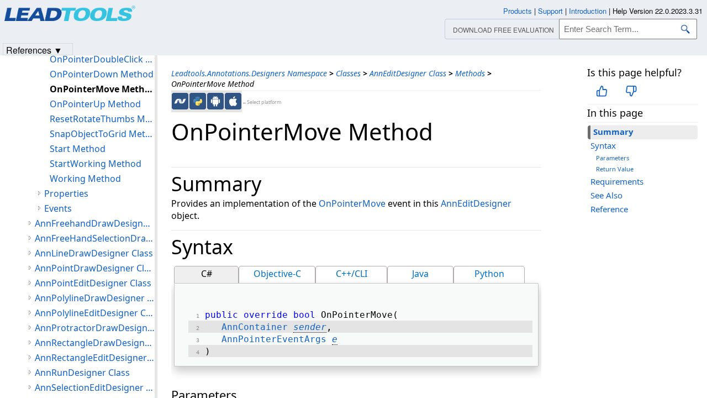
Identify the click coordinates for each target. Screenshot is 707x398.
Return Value (615, 169)
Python (489, 274)
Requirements (616, 181)
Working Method (85, 178)
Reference (609, 208)
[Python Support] (197, 101)
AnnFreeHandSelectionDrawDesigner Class (95, 238)
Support (550, 11)
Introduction (587, 11)
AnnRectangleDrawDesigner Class (95, 343)
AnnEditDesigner (476, 203)
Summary (613, 131)
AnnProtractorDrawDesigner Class (95, 328)
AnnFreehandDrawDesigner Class (95, 223)
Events (58, 208)
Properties (66, 193)
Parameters (612, 158)
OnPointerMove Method (102, 89)
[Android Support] (215, 101)
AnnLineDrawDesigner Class (94, 253)
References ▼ (34, 49)
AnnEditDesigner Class (408, 73)
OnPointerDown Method (102, 74)
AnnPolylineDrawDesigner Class (95, 298)
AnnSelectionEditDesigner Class (95, 387)
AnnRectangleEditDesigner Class (95, 358)
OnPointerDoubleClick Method (102, 59)
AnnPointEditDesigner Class (93, 283)
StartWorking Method (95, 164)
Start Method (77, 149)
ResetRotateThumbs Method (102, 119)
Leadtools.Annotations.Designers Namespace (249, 73)
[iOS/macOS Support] (233, 101)
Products (517, 11)
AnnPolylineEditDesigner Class (95, 313)
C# (206, 274)
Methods (470, 73)
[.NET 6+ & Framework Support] (180, 101)
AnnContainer (254, 327)
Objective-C (277, 274)
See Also (606, 195)
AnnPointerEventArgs (273, 339)
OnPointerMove (352, 203)
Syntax (603, 145)
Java (420, 274)
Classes (348, 73)
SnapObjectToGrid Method (102, 134)
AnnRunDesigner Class (82, 372)
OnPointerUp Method (95, 104)
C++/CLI (351, 274)
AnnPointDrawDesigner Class (95, 268)
